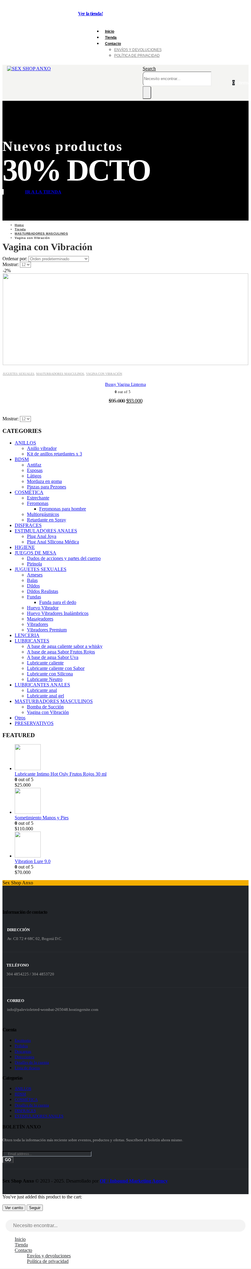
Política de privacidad (137, 55)
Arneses (35, 574)
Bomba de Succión (45, 706)
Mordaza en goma (44, 481)
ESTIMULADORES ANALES (46, 530)
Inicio (20, 1239)
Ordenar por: (15, 258)
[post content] (125, 316)
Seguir (34, 1207)
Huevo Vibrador (42, 607)
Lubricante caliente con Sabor (55, 668)
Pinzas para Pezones (46, 486)
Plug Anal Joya (41, 536)
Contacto (113, 44)
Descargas (23, 1051)
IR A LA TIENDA (43, 191)
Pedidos (21, 1046)
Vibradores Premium (47, 629)
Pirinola (34, 563)
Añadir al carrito (126, 359)
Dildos (33, 585)
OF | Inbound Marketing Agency (134, 1180)
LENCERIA (27, 635)
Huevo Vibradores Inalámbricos (57, 613)
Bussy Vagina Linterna (125, 384)
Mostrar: (11, 264)
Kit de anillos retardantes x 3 (54, 453)
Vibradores (37, 624)
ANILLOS (25, 442)
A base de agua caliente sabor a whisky (65, 646)
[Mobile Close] (6, 1216)
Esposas (35, 470)
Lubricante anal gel (45, 695)
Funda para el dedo (57, 602)
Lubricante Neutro (44, 679)
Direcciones (24, 1057)
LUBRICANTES (32, 640)
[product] (132, 757)
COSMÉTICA (29, 492)
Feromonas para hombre (62, 508)
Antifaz (34, 464)
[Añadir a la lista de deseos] (239, 280)
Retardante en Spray (46, 519)
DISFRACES (28, 525)
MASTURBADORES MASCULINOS (60, 373)
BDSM (22, 459)
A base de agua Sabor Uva (52, 657)
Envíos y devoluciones (138, 50)
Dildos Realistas (42, 591)
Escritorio (23, 1040)
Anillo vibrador (42, 448)
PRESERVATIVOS (34, 723)
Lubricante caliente (45, 662)
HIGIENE (25, 547)
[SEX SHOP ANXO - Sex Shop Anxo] (29, 68)
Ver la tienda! (90, 13)
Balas (32, 580)
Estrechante (38, 497)
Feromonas (37, 503)
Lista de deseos (27, 1068)
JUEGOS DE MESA (35, 552)
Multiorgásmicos (43, 514)
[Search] (147, 92)
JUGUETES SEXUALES (18, 373)
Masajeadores (40, 618)
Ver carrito (14, 1207)
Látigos (34, 475)
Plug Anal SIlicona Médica (53, 541)
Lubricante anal (42, 690)
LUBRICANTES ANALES (42, 684)
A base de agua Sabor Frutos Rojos (61, 651)
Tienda (21, 1244)
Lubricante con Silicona (50, 673)
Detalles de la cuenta (32, 1062)
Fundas (34, 596)
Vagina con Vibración (104, 373)
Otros (20, 717)
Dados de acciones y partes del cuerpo (64, 558)
